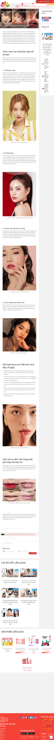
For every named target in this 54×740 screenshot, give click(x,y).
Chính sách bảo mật (2, 735)
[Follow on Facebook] (43, 18)
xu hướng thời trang (26, 534)
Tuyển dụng (43, 736)
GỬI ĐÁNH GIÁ (32, 553)
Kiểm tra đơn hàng (50, 4)
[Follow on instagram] (48, 21)
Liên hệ (1, 739)
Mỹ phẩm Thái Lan (48, 34)
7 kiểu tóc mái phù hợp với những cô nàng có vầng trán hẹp (10, 622)
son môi (32, 43)
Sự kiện (16, 570)
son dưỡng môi (12, 534)
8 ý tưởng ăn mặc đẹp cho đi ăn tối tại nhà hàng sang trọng (29, 602)
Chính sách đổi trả (2, 732)
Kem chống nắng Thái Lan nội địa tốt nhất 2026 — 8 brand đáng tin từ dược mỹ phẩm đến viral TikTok (47, 49)
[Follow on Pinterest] (48, 18)
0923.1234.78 (19, 8)
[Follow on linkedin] (45, 21)
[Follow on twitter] (43, 21)
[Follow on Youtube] (45, 18)
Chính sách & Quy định (3, 729)
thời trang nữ (18, 534)
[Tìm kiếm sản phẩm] (47, 5)
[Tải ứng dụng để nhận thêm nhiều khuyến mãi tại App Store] (24, 733)
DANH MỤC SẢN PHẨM (45, 1)
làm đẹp (19, 514)
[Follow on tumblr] (50, 18)
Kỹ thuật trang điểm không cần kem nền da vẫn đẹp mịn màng (10, 602)
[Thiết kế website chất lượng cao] (31, 737)
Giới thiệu (2, 737)
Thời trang (34, 570)
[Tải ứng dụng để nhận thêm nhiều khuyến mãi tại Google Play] (31, 733)
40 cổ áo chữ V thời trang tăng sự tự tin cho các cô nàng (29, 582)
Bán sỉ (44, 738)
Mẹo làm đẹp (15, 589)
